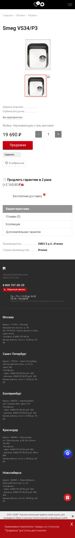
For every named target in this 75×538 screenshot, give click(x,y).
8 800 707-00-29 (13, 285)
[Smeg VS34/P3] (37, 54)
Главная (8, 15)
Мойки (20, 15)
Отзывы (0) (13, 216)
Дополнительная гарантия (23, 232)
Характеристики (17, 209)
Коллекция (13, 224)
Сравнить (9, 154)
